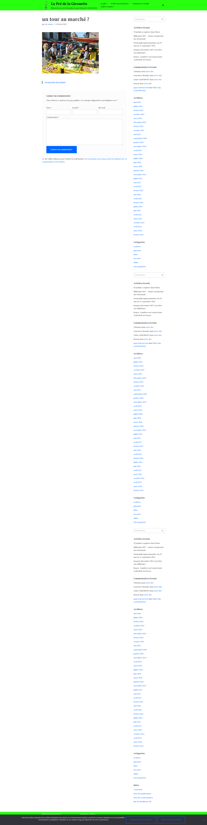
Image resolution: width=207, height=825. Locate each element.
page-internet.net (141, 87)
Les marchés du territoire (55, 82)
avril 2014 (138, 227)
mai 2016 (137, 194)
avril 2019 (138, 150)
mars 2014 (138, 231)
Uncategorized (140, 266)
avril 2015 (138, 215)
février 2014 (138, 235)
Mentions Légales (87, 814)
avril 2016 (138, 198)
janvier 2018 (138, 170)
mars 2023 (138, 118)
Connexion (138, 789)
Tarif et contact (107, 7)
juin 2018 (137, 162)
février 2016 (138, 202)
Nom (48, 108)
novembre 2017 (140, 174)
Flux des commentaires (143, 798)
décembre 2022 (140, 122)
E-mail (75, 108)
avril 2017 (138, 186)
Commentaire (52, 117)
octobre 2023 (139, 114)
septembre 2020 (140, 138)
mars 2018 (138, 166)
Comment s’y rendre (141, 3)
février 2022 (138, 126)
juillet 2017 (138, 178)
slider (136, 262)
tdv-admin (49, 24)
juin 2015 (137, 210)
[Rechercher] (163, 5)
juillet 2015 (138, 206)
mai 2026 (137, 102)
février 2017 (138, 190)
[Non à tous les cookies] (204, 820)
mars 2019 (138, 154)
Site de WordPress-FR (142, 802)
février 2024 (138, 110)
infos (136, 254)
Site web (101, 108)
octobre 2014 (139, 223)
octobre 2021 (139, 130)
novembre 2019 (140, 146)
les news (137, 258)
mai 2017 (137, 182)
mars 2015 (138, 219)
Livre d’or (149, 71)
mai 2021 (137, 134)
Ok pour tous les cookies (141, 820)
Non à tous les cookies (171, 820)
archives (137, 246)
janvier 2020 (138, 142)
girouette (137, 250)
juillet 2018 (138, 158)
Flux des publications (142, 794)
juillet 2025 (138, 106)
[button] (107, 3)
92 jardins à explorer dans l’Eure (147, 32)
